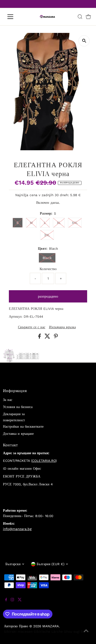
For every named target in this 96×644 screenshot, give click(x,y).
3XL (47, 235)
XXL (75, 223)
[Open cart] (88, 17)
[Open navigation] (14, 17)
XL (59, 223)
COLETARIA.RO (44, 461)
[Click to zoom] (84, 40)
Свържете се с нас (31, 327)
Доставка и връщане (18, 434)
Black (47, 258)
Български (13, 564)
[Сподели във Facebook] (40, 337)
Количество (48, 269)
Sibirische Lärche (48, 631)
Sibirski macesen (18, 631)
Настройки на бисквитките (23, 426)
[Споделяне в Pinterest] (56, 337)
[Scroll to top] (86, 634)
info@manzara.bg (17, 529)
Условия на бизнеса (17, 407)
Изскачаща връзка (62, 327)
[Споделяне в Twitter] (48, 337)
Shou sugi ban (75, 631)
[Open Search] (80, 16)
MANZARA (50, 626)
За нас (7, 400)
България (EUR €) (50, 564)
